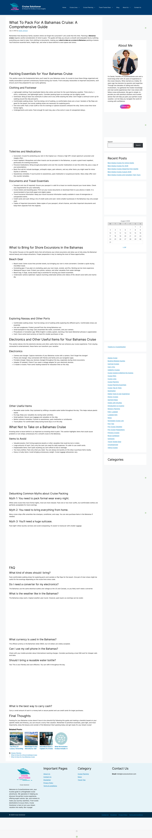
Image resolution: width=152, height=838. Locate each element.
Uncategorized (113, 445)
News (110, 418)
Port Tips (111, 424)
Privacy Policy (48, 783)
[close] (76, 831)
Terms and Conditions (136, 815)
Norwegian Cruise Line (116, 421)
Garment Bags (113, 400)
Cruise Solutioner (31, 6)
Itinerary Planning (16, 753)
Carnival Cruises (113, 364)
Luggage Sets (112, 415)
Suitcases (111, 439)
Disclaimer (47, 780)
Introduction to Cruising (116, 406)
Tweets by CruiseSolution (117, 347)
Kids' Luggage (113, 412)
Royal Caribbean (113, 436)
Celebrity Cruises (114, 370)
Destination (112, 391)
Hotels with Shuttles (115, 403)
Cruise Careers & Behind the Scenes (120, 373)
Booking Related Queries (116, 361)
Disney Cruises (113, 397)
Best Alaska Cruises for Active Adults (121, 163)
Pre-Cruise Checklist (115, 427)
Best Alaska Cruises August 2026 (119, 172)
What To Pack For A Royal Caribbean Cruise (24, 755)
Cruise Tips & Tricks (115, 388)
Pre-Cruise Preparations (116, 430)
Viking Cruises (113, 448)
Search (110, 142)
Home (64, 7)
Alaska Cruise (112, 358)
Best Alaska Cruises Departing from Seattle (123, 169)
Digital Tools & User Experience (119, 394)
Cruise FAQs (112, 376)
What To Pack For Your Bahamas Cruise (23, 757)
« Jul (124, 247)
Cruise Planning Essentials (117, 385)
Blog (117, 7)
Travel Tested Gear (105, 7)
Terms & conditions (50, 786)
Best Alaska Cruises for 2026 (118, 166)
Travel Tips (82, 780)
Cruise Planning (88, 7)
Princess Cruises (113, 433)
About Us (126, 7)
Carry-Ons (111, 367)
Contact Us (137, 7)
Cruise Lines (73, 7)
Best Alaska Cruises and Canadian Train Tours (124, 175)
